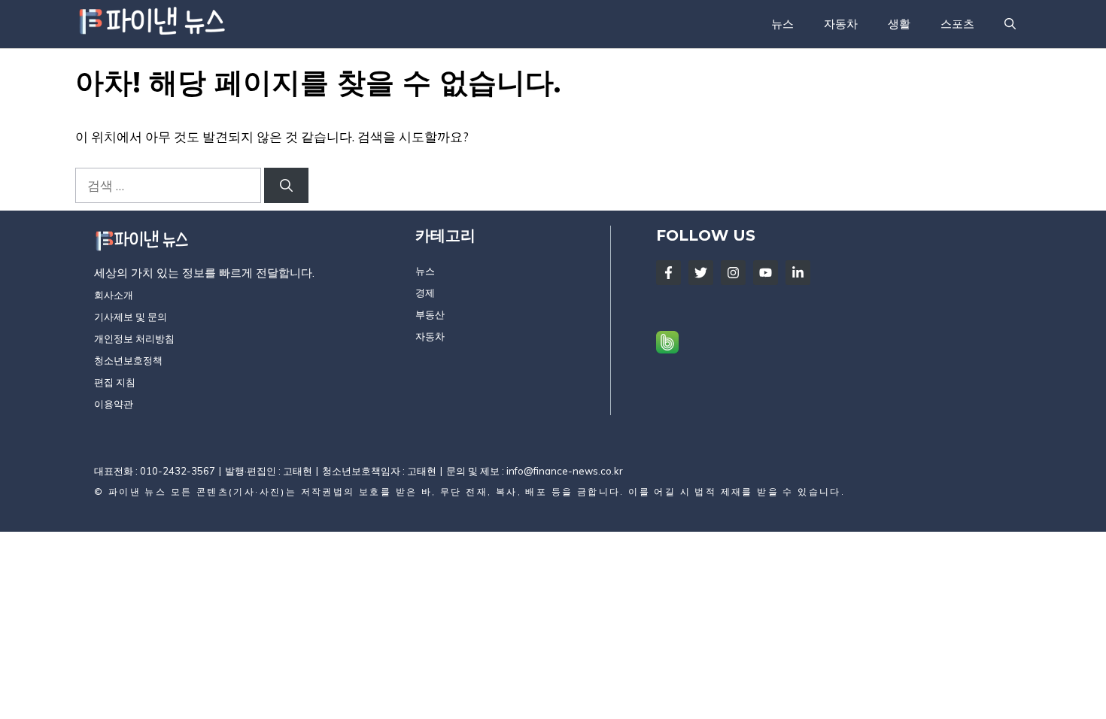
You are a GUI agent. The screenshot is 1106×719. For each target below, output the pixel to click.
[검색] (286, 186)
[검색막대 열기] (1010, 24)
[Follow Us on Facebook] (668, 272)
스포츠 (957, 24)
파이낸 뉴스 (137, 491)
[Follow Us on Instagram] (733, 272)
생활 (899, 24)
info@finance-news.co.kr (564, 471)
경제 (425, 293)
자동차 (841, 24)
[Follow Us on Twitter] (700, 272)
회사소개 (113, 295)
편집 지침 (114, 382)
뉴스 (782, 24)
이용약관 (113, 404)
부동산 (430, 314)
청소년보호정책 (128, 360)
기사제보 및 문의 (130, 317)
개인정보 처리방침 (134, 338)
